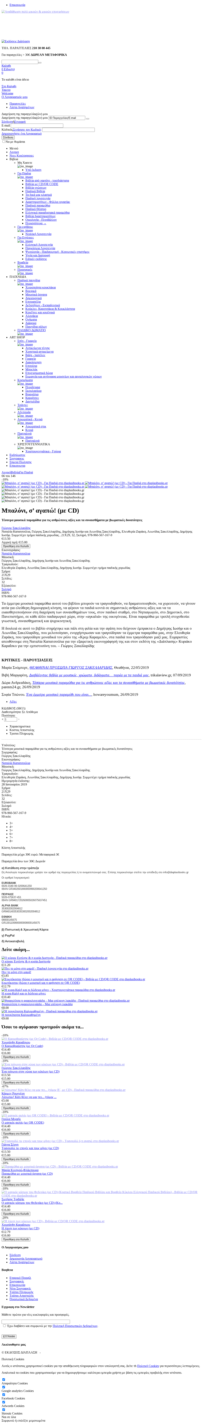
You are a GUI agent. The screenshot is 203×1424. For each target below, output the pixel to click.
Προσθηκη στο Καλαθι (16, 546)
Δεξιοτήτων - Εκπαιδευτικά (42, 305)
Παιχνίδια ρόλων (36, 326)
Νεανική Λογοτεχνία (38, 234)
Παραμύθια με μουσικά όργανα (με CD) (27, 1173)
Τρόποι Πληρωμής (21, 1292)
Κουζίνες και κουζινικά (40, 312)
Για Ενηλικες (25, 237)
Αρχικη (14, 152)
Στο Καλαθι (9, 86)
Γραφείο (30, 358)
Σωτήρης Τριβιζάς (13, 1199)
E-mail (6, 125)
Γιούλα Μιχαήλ (11, 1119)
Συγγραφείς (17, 1281)
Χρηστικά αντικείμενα (39, 351)
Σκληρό (6, 589)
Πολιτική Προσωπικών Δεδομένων (75, 1326)
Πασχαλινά (24, 433)
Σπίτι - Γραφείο (27, 341)
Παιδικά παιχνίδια (28, 280)
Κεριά (29, 430)
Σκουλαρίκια (33, 390)
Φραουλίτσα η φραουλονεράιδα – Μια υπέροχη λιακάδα (37, 1004)
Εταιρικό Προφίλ (20, 1277)
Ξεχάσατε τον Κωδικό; (27, 129)
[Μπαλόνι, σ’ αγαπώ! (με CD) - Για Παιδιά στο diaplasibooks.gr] (43, 483)
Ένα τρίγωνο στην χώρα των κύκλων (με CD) (30, 1071)
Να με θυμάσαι (15, 141)
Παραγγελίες (18, 103)
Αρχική (6, 472)
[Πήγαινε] (87, 118)
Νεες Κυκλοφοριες (22, 155)
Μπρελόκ (31, 369)
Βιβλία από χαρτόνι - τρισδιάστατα (47, 180)
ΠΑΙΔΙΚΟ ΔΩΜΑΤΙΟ (31, 330)
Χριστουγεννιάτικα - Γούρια (43, 451)
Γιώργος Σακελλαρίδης (16, 528)
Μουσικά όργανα (36, 294)
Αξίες (13, 701)
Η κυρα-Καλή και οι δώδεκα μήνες (24, 993)
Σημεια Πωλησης (21, 462)
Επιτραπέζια (33, 301)
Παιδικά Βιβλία (35, 191)
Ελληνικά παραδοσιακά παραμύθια (47, 212)
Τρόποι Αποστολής (22, 1295)
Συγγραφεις (17, 458)
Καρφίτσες (32, 398)
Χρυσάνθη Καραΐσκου (16, 1042)
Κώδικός (7, 129)
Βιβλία (15, 472)
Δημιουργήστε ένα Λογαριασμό (22, 133)
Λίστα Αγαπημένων (22, 107)
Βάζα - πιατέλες (35, 355)
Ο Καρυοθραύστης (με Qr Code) (22, 1046)
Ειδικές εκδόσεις (36, 259)
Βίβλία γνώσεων (35, 187)
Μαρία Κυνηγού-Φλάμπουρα (20, 1170)
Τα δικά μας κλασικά (38, 194)
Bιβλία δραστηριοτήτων (40, 216)
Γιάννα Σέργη (10, 1144)
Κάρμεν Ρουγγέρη (13, 1093)
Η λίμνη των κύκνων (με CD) (20, 1228)
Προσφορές (24, 269)
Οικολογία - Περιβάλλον (41, 219)
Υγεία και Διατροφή (37, 255)
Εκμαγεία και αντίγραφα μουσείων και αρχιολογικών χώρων (63, 376)
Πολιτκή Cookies (148, 1366)
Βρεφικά (30, 291)
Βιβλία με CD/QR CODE (41, 184)
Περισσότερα (35, 223)
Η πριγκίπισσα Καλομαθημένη (21, 1015)
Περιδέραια (32, 387)
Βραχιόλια (31, 394)
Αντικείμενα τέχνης (37, 348)
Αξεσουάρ (24, 412)
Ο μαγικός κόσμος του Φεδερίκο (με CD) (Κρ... (32, 1202)
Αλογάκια (31, 316)
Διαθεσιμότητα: (11, 712)
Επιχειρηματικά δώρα (39, 373)
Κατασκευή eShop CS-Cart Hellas (62, 1352)
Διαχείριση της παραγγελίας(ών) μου (25, 117)
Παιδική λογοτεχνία (37, 198)
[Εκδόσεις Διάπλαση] (16, 41)
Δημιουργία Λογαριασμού (26, 1258)
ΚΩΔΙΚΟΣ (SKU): (14, 708)
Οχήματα (31, 319)
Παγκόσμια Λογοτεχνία (40, 248)
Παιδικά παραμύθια (37, 205)
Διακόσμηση (33, 362)
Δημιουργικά (33, 298)
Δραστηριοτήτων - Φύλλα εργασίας (47, 202)
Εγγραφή (20, 121)
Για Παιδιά (26, 472)
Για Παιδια (24, 173)
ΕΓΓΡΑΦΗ (9, 1336)
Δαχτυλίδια (32, 401)
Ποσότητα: (8, 715)
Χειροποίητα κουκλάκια (40, 287)
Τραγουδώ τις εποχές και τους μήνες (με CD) (30, 1148)
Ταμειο (6, 89)
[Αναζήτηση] (39, 62)
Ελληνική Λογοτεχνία (39, 244)
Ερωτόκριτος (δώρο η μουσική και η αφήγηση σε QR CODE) (41, 982)
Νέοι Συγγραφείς (20, 1288)
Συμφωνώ (8, 1420)
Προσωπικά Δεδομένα (24, 1299)
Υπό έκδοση (33, 169)
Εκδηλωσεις (17, 455)
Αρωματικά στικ (35, 426)
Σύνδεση (7, 121)
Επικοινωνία (17, 5)
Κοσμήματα (25, 380)
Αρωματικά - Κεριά (29, 419)
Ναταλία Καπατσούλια (16, 553)
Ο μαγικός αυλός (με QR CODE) (23, 1122)
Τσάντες (22, 405)
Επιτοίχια (31, 365)
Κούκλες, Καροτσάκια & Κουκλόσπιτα (50, 308)
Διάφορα (30, 323)
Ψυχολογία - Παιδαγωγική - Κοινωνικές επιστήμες (57, 251)
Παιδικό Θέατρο (35, 209)
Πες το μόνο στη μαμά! (16, 972)
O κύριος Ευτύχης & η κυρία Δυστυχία (26, 961)
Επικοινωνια (17, 465)
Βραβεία (22, 262)
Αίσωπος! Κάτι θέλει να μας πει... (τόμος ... (29, 1097)
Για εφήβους (25, 226)
